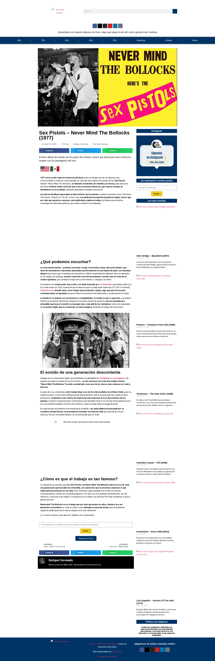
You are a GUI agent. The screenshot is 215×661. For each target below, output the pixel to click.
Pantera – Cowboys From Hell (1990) (155, 325)
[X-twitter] (100, 26)
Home (195, 40)
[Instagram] (105, 26)
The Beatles (104, 378)
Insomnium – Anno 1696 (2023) (152, 531)
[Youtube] (110, 26)
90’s (91, 40)
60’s (19, 40)
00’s (115, 40)
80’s (67, 40)
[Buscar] (175, 11)
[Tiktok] (120, 26)
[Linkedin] (115, 26)
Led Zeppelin (118, 378)
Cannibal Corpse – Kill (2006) (151, 462)
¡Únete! (168, 40)
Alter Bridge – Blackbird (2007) (152, 256)
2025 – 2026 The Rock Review (102, 644)
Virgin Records (47, 290)
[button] (54, 150)
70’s (43, 40)
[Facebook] (95, 26)
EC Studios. (117, 651)
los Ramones (106, 284)
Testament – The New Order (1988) (154, 394)
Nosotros (141, 40)
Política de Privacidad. (107, 656)
